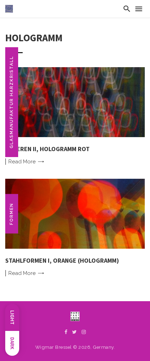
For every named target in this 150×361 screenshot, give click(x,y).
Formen (11, 214)
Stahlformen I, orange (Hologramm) (62, 260)
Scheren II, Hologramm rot (47, 149)
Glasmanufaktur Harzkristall (11, 102)
